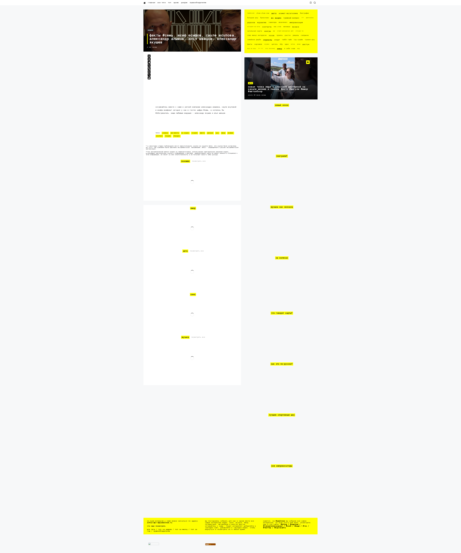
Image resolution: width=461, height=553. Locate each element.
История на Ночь (253, 26)
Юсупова (159, 136)
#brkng (284, 524)
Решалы (296, 35)
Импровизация (296, 22)
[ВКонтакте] (149, 56)
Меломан (286, 27)
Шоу (217, 133)
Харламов (258, 44)
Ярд (298, 48)
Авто (273, 14)
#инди (297, 526)
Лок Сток (277, 27)
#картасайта (280, 528)
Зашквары (272, 22)
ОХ (274, 31)
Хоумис (266, 44)
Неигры (267, 31)
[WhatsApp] (149, 71)
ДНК (302, 17)
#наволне (294, 524)
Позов (271, 35)
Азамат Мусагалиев (288, 13)
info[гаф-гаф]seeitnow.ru (159, 523)
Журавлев (261, 22)
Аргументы (175, 133)
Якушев (168, 136)
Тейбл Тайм (287, 40)
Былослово (264, 18)
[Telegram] (149, 62)
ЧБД (281, 44)
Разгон (288, 35)
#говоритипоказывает (273, 526)
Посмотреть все (199, 161)
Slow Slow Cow (262, 13)
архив (176, 2)
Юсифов (230, 133)
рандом (184, 2)
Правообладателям (198, 2)
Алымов (150, 30)
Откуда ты (299, 31)
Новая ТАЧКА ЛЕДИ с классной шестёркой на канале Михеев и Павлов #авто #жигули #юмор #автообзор (278, 89)
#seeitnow (280, 521)
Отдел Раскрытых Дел (285, 31)
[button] (311, 3)
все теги (162, 2)
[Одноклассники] (149, 59)
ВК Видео (185, 133)
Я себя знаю (289, 48)
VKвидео (176, 136)
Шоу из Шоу (251, 48)
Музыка (295, 27)
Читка (293, 44)
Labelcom (250, 13)
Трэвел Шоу (310, 40)
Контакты (266, 27)
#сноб (288, 526)
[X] (149, 65)
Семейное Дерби (254, 40)
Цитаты (274, 44)
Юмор (223, 133)
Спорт (277, 40)
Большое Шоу (252, 18)
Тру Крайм (298, 40)
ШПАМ (298, 44)
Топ (169, 2)
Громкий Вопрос (291, 18)
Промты (279, 35)
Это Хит (260, 48)
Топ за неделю (165, 529)
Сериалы (267, 40)
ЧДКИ (286, 44)
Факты (202, 133)
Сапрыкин (305, 35)
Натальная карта (254, 31)
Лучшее (194, 133)
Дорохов (251, 22)
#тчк (305, 526)
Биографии (304, 13)
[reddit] (149, 77)
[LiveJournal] (149, 74)
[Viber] (149, 68)
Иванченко (283, 22)
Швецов (210, 133)
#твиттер (267, 528)
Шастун (306, 44)
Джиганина (309, 17)
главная (151, 2)
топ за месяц (181, 529)
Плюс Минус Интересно (257, 35)
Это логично (270, 48)
